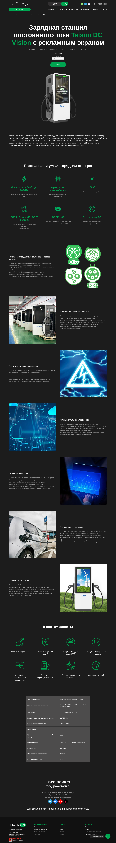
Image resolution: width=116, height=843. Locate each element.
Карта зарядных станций (91, 834)
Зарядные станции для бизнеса (26, 15)
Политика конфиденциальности (93, 831)
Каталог (11, 15)
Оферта (87, 829)
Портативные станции (39, 826)
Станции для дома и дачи (40, 829)
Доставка (62, 9)
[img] (66, 801)
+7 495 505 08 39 (100, 4)
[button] (20, 9)
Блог (105, 9)
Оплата (51, 9)
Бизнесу (96, 9)
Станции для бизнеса (39, 831)
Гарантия (73, 9)
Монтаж (62, 834)
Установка (85, 9)
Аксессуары (37, 834)
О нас (86, 826)
